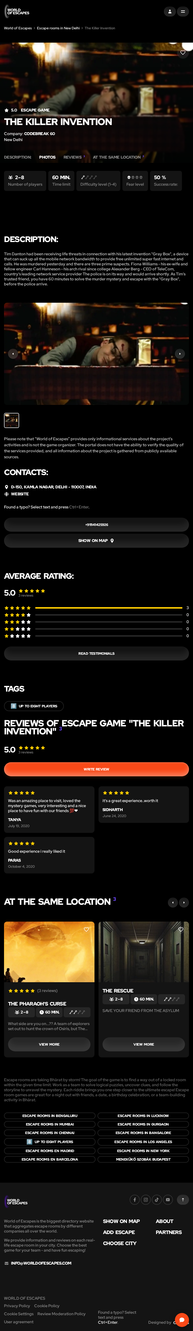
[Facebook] (135, 1200)
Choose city (119, 1243)
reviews (25, 595)
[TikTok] (157, 1200)
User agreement (18, 1321)
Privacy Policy (17, 1305)
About (164, 1221)
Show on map (121, 1221)
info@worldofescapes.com (41, 1263)
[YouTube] (168, 1200)
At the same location (118, 157)
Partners (169, 1232)
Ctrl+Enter (78, 507)
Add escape (119, 1232)
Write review (96, 769)
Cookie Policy (47, 1305)
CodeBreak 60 (39, 133)
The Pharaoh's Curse (37, 1004)
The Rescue (118, 990)
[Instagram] (146, 1200)
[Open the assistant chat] (182, 1320)
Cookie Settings (18, 1313)
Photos (47, 157)
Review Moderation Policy (61, 1313)
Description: (17, 157)
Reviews (74, 157)
